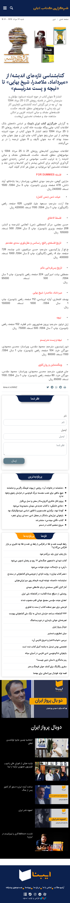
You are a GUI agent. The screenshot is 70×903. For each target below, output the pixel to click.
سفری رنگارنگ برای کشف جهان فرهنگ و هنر (47, 666)
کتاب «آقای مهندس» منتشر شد (49, 520)
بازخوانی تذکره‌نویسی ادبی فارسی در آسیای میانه (46, 653)
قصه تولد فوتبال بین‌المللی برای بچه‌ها (50, 673)
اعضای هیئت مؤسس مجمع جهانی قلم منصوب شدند (44, 600)
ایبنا (50, 11)
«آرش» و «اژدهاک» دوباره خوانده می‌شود (49, 567)
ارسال (14, 461)
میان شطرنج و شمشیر (57, 633)
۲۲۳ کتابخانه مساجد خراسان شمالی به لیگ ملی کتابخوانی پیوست (38, 613)
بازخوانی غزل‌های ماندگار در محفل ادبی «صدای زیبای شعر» (37, 515)
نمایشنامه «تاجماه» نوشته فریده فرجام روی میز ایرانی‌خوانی (41, 580)
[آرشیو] (25, 894)
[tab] (44, 536)
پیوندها (28, 887)
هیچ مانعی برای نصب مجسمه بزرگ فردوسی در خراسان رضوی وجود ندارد (34, 494)
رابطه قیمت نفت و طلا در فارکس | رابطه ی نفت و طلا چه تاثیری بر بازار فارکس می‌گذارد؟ (36, 545)
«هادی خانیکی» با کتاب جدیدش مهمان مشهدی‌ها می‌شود (38, 506)
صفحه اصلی (63, 19)
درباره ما (36, 887)
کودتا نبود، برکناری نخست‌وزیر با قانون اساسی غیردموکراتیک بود (35, 510)
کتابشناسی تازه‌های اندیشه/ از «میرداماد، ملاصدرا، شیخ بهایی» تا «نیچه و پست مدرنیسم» (35, 82)
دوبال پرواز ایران (59, 627)
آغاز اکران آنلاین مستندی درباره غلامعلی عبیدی (46, 587)
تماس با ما (47, 887)
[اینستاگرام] (35, 894)
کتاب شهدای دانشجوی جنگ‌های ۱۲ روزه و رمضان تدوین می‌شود (39, 560)
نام (65, 416)
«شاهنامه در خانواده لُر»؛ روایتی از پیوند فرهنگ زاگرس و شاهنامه (35, 488)
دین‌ (54, 19)
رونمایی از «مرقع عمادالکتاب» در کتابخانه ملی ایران (44, 594)
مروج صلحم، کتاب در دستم (51, 525)
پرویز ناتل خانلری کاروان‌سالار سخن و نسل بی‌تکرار (41, 501)
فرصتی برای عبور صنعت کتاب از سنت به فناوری (46, 607)
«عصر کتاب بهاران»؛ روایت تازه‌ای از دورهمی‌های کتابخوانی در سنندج (37, 574)
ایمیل (64, 430)
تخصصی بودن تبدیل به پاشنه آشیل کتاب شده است (44, 647)
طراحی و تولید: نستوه (31, 898)
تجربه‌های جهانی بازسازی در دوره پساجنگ (48, 620)
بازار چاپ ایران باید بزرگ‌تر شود (53, 554)
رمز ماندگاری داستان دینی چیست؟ (51, 660)
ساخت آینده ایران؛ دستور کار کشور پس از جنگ (18, 788)
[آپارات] (45, 894)
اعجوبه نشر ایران (26, 810)
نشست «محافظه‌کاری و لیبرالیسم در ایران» (17, 835)
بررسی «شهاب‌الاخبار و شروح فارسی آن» (49, 640)
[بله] (30, 894)
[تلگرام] (40, 894)
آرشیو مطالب (59, 887)
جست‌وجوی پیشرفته (14, 887)
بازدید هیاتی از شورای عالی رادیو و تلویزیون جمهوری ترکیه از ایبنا (19, 764)
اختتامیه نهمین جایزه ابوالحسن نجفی (19, 741)
